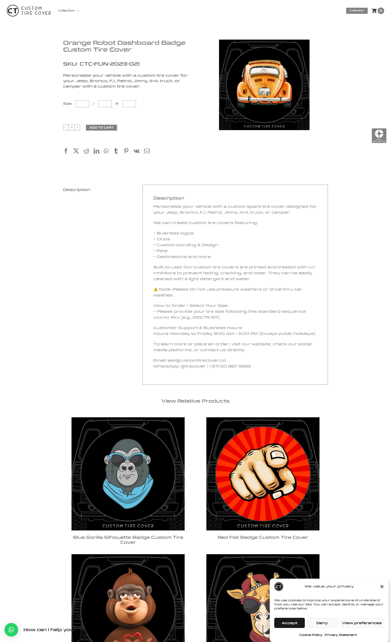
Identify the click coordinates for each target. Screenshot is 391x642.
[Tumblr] (118, 151)
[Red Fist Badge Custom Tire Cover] (263, 473)
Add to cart (101, 127)
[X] (78, 151)
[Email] (149, 151)
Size (68, 104)
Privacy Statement (341, 635)
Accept (289, 623)
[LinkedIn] (99, 151)
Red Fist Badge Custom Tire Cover (263, 537)
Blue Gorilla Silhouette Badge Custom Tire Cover (128, 540)
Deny (322, 623)
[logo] (29, 7)
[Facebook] (68, 151)
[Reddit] (88, 151)
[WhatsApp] (108, 151)
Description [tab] (77, 190)
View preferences (362, 623)
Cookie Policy (310, 635)
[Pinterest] (128, 151)
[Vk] (139, 151)
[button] (382, 586)
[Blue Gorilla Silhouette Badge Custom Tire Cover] (128, 473)
